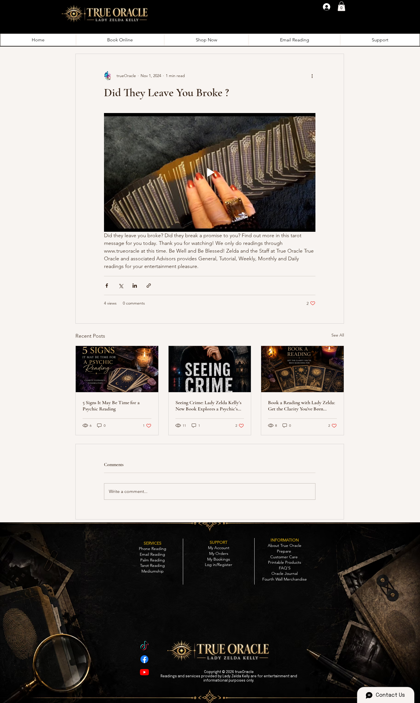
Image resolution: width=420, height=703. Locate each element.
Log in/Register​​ (218, 564)
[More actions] (312, 75)
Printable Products (284, 562)
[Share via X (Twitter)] (120, 285)
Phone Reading (152, 548)
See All (337, 335)
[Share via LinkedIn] (134, 285)
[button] (341, 6)
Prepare (284, 551)
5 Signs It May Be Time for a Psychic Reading (111, 405)
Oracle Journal (284, 573)
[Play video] (209, 172)
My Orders (218, 553)
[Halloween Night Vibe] (144, 646)
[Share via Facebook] (106, 285)
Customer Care (284, 556)
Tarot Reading (152, 565)
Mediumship (152, 571)
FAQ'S (285, 568)
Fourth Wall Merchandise (284, 579)
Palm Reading (152, 560)
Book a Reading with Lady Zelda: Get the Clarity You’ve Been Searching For (301, 405)
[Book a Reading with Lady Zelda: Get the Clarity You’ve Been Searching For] (302, 369)
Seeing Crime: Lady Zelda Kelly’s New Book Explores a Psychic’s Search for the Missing (208, 405)
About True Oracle (284, 545)
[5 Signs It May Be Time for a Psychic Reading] (117, 369)
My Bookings (218, 559)
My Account (218, 547)
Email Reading (152, 554)
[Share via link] (148, 285)
